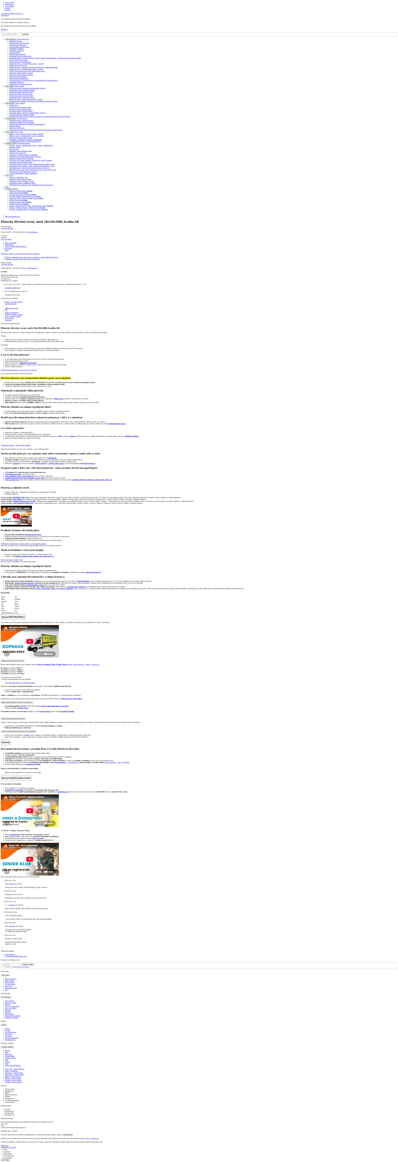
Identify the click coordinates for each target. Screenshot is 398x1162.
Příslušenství (9, 245)
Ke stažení (8, 1036)
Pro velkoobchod (10, 1032)
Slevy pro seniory (38, 838)
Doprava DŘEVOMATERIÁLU (16, 246)
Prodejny (8, 189)
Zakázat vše (5, 1145)
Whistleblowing (10, 1040)
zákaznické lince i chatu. (35, 585)
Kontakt (7, 10)
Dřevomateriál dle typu (12, 216)
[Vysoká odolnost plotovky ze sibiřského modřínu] (24, 544)
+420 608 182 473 (73, 762)
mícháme (12, 926)
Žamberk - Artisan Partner (13, 1082)
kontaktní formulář (67, 711)
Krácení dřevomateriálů (12, 1016)
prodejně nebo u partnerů (76, 587)
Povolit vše (12, 1147)
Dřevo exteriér (10, 103)
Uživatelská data (8, 1156)
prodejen (12, 905)
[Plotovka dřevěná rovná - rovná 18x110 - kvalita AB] (19, 370)
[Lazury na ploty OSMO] (35, 501)
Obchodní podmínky (12, 1038)
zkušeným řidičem (83, 581)
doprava (11, 884)
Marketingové (7, 1154)
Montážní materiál (11, 143)
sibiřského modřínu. (132, 436)
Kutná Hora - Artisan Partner (14, 1075)
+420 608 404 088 (12, 13)
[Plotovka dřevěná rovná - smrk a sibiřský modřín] (15, 445)
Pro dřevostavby (11, 118)
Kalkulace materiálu (11, 1018)
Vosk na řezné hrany (12, 480)
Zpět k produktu (6, 239)
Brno (53, 664)
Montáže (8, 1010)
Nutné (5, 1150)
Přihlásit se (4, 29)
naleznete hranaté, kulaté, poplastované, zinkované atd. (34, 556)
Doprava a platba (10, 1003)
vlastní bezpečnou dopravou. (25, 583)
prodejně (27, 735)
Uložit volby (5, 1160)
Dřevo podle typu (11, 39)
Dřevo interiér (10, 86)
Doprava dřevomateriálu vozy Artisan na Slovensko (17, 702)
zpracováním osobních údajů (21, 967)
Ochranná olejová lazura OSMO (24, 501)
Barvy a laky (9, 132)
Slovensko (8, 248)
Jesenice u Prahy (10, 1058)
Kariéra (7, 8)
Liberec (87, 664)
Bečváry (69, 664)
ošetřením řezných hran (32, 534)
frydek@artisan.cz (110, 762)
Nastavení (5, 1147)
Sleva (7, 250)
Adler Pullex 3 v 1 (19, 499)
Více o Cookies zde (92, 1138)
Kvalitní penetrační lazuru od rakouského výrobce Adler (25, 478)
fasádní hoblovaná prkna (116, 424)
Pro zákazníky (6, 997)
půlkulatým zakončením (27, 363)
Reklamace (8, 1034)
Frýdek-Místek (10, 1056)
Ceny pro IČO (9, 2)
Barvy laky (8, 986)
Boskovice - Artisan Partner (14, 1073)
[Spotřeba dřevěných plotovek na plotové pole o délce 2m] (91, 480)
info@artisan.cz (33, 232)
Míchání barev (9, 1014)
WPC (60, 436)
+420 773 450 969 (123, 762)
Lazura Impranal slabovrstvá (23, 503)
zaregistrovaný (15, 834)
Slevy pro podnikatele (12, 1006)
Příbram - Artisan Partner (13, 1078)
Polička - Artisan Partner (13, 1076)
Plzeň (64, 664)
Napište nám (58, 399)
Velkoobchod (9, 4)
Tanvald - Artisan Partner (13, 1080)
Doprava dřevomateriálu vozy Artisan (13, 661)
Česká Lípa (95, 664)
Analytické (6, 1152)
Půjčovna (8, 1012)
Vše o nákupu (9, 6)
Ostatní (4, 1025)
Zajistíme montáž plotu (12, 288)
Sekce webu (5, 975)
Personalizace (7, 1158)
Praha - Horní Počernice (13, 1065)
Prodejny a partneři (7, 1047)
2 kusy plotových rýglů (13, 474)
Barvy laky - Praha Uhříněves (14, 1069)
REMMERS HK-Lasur (21, 497)
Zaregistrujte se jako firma (14, 790)
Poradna (7, 1004)
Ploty (7, 175)
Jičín (6, 1060)
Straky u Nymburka (44, 664)
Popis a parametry (11, 243)
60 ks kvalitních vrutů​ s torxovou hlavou (19, 476)
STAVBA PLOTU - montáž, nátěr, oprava (49, 463)
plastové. (73, 436)
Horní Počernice (78, 664)
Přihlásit (28, 964)
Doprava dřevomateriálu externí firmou (13, 718)
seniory (53, 588)
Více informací (67, 1135)
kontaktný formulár (34, 764)
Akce (6, 187)
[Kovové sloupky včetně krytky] (12, 560)
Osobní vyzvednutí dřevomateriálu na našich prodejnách (18, 731)
